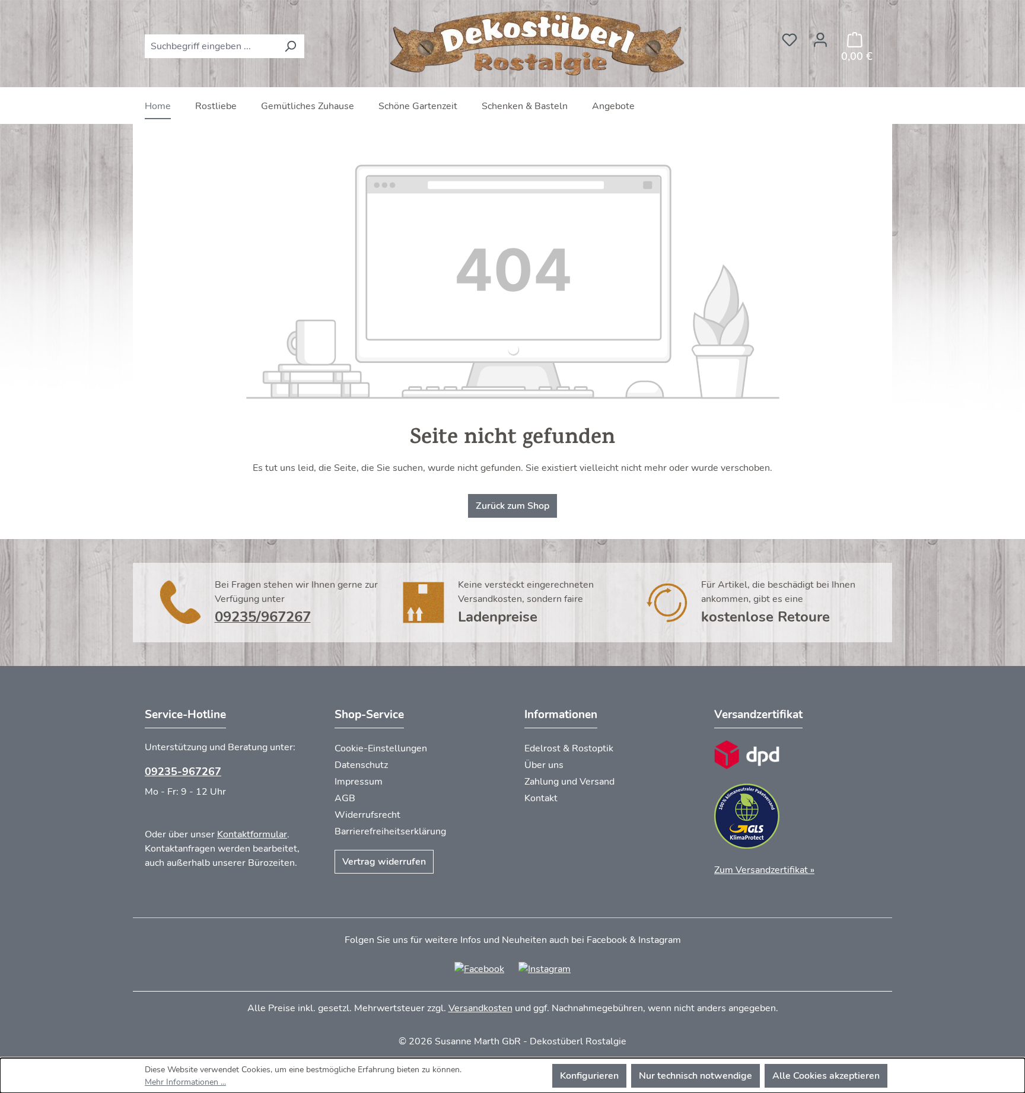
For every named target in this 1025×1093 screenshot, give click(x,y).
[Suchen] (290, 46)
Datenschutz (361, 765)
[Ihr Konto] (820, 36)
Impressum (359, 781)
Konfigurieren (589, 1075)
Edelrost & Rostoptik (568, 748)
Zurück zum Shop (512, 505)
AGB (345, 798)
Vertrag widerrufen (384, 861)
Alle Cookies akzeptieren (826, 1075)
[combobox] (211, 46)
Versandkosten (480, 1008)
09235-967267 (183, 771)
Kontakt (541, 798)
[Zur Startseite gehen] (539, 43)
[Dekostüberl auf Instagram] (544, 968)
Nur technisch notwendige (695, 1075)
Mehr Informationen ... (185, 1082)
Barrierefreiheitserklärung (390, 831)
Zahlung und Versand (569, 781)
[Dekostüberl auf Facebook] (479, 968)
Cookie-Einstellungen (381, 748)
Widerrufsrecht (367, 814)
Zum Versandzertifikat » (764, 870)
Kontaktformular (252, 834)
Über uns (544, 765)
